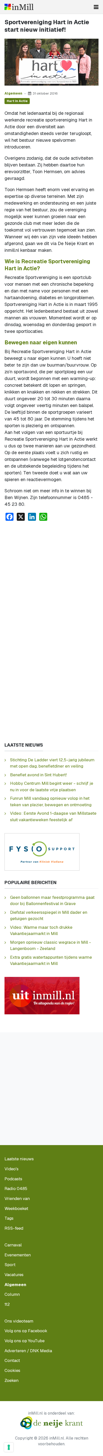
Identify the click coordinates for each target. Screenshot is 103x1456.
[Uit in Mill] (42, 995)
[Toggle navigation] (96, 7)
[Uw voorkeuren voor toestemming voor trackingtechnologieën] (9, 1447)
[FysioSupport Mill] (42, 851)
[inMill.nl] (19, 7)
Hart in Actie (17, 101)
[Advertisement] (51, 579)
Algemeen (13, 93)
